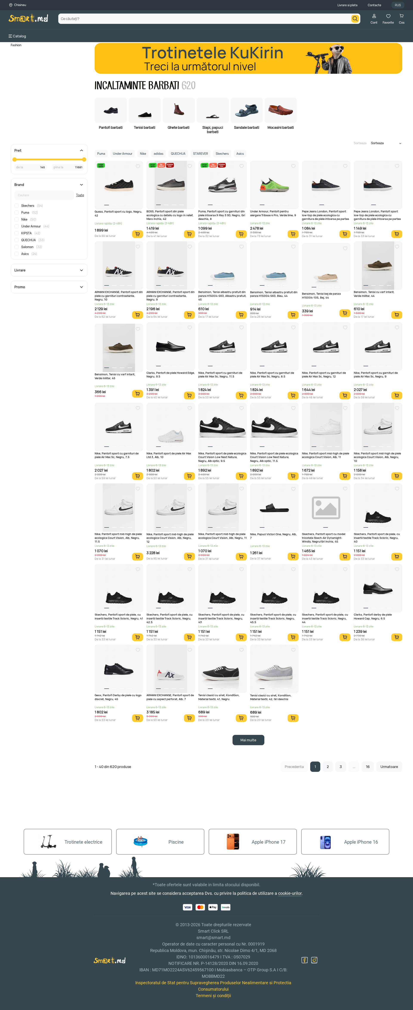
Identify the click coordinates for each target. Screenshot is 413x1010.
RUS (398, 5)
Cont (374, 22)
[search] (355, 19)
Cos (401, 22)
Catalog (19, 36)
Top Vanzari (161, 165)
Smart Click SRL (33, 1008)
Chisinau (20, 5)
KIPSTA (30, 233)
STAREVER (200, 154)
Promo (19, 287)
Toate (80, 195)
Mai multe (248, 740)
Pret (18, 150)
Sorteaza (360, 143)
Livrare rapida (100, 165)
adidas (158, 154)
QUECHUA (33, 240)
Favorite (388, 22)
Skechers (32, 206)
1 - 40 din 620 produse (113, 766)
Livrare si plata (347, 5)
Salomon (31, 247)
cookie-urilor (290, 893)
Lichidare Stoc (169, 165)
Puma (29, 212)
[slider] (14, 159)
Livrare (20, 270)
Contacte (374, 5)
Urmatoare (389, 766)
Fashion (16, 45)
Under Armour (35, 226)
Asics (29, 254)
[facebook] (304, 960)
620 (189, 85)
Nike (29, 219)
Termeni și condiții (213, 995)
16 (368, 766)
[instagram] (314, 960)
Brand (19, 184)
